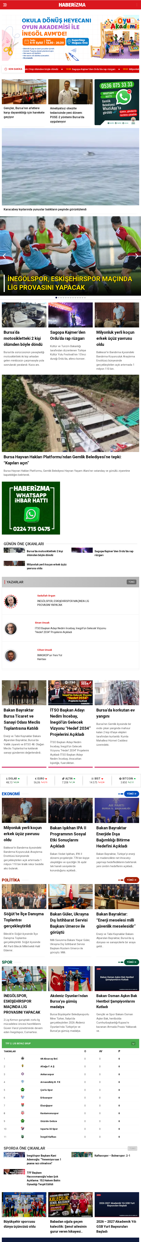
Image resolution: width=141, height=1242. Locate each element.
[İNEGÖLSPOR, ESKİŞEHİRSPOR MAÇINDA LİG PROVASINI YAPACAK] (24, 978)
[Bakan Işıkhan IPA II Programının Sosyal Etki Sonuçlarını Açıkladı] (70, 810)
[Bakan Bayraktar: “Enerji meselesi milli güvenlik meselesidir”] (117, 896)
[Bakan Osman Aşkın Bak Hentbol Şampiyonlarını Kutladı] (117, 978)
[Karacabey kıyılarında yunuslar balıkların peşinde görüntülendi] (70, 166)
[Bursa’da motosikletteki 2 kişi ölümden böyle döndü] (14, 551)
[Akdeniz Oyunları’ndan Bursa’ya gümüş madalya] (70, 978)
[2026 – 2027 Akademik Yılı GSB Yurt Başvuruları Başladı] (117, 1204)
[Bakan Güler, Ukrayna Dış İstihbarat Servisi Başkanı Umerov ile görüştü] (70, 896)
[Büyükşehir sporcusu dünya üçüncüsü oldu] (24, 1204)
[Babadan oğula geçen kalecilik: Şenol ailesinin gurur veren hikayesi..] (70, 1204)
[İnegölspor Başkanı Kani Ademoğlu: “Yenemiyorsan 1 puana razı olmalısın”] (14, 1156)
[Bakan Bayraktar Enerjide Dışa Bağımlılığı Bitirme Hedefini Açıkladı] (117, 810)
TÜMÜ (132, 582)
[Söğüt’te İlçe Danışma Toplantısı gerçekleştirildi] (24, 896)
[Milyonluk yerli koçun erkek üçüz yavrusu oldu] (14, 565)
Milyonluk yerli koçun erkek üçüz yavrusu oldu (104, 69)
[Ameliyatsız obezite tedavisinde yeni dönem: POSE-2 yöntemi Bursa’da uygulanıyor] (70, 91)
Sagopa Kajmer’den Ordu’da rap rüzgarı (44, 69)
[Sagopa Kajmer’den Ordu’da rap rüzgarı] (82, 551)
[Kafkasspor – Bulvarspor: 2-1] (82, 1156)
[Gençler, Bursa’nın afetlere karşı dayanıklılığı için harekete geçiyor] (24, 91)
